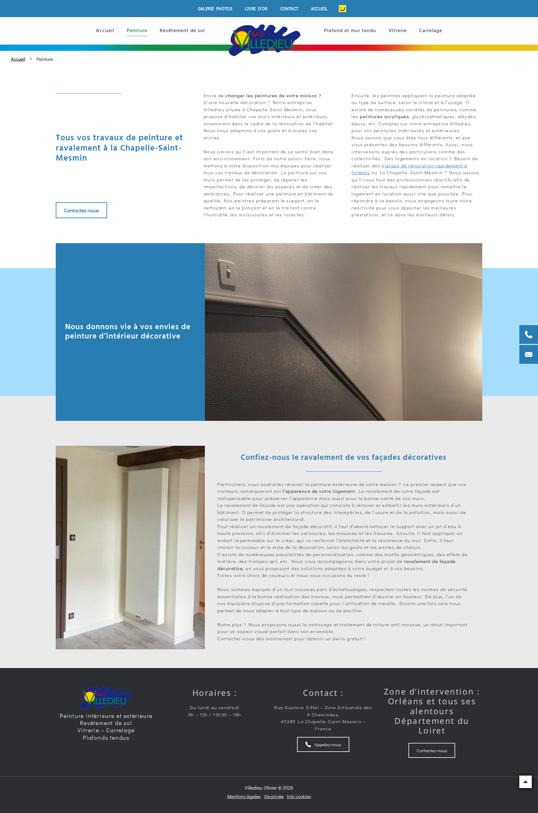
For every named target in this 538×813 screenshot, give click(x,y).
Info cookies (299, 796)
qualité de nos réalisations (138, 289)
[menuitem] (215, 9)
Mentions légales (244, 796)
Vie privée (274, 796)
